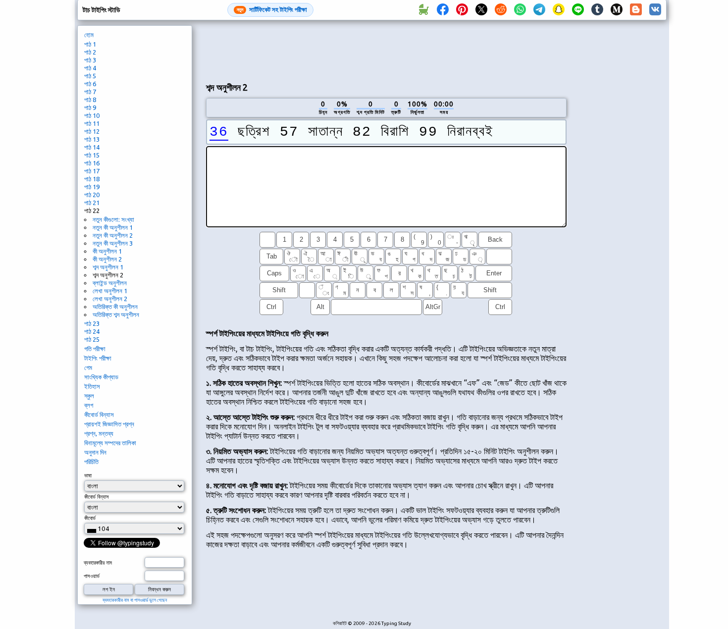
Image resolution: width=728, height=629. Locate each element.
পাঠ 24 (92, 331)
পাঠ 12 (92, 131)
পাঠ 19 (92, 186)
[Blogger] (636, 9)
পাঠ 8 (90, 99)
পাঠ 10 (92, 115)
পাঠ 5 (90, 75)
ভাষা (88, 475)
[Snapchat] (559, 9)
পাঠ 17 (92, 170)
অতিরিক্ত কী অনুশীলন (115, 306)
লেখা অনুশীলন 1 (110, 290)
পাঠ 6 (90, 83)
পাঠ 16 (92, 162)
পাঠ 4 (90, 67)
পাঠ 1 (90, 44)
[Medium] (617, 9)
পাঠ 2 (90, 52)
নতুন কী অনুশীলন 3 (113, 243)
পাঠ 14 (92, 147)
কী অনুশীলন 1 (107, 251)
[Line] (578, 9)
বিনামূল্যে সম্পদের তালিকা (110, 442)
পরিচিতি (91, 461)
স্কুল (89, 395)
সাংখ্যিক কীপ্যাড (101, 376)
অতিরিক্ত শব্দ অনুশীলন (116, 314)
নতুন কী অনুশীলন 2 (113, 235)
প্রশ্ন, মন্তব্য (98, 433)
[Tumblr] (597, 9)
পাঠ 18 (92, 178)
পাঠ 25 (92, 339)
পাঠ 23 (92, 323)
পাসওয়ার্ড (92, 576)
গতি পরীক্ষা (94, 348)
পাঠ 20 (92, 194)
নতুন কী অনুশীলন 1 (113, 227)
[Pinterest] (462, 9)
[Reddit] (501, 9)
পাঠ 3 (90, 59)
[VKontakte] (655, 9)
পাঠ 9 (90, 107)
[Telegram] (539, 9)
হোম (89, 34)
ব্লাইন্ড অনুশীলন (110, 282)
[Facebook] (443, 9)
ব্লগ (88, 405)
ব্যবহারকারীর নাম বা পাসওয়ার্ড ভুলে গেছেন (135, 600)
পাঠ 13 (92, 139)
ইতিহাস (92, 386)
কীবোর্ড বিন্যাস (99, 414)
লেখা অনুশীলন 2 (110, 298)
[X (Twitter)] (481, 9)
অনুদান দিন (95, 452)
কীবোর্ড (90, 518)
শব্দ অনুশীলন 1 (108, 266)
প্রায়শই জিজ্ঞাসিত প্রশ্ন (109, 423)
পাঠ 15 (92, 155)
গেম (88, 367)
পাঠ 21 (92, 202)
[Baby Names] (423, 9)
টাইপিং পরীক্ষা (97, 358)
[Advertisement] (386, 50)
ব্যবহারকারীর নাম (98, 563)
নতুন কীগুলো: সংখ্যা (113, 219)
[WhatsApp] (520, 9)
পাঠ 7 (90, 91)
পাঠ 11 (92, 123)
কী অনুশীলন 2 (107, 259)
